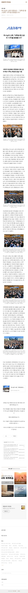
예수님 (12, 558)
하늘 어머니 (14, 560)
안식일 (10, 562)
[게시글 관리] (10, 436)
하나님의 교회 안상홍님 (14, 554)
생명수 (18, 552)
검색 (25, 573)
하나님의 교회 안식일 (6, 543)
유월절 (3, 558)
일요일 (11, 547)
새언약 (24, 558)
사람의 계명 (22, 556)
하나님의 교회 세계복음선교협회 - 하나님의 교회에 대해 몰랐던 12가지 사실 (11, 446)
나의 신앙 (5, 442)
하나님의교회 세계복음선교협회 (8, 552)
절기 (10, 545)
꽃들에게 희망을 (6, 2)
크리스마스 (23, 554)
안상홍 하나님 (4, 554)
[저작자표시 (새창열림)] (18, 436)
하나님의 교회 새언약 (6, 560)
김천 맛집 (21, 545)
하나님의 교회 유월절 (16, 543)
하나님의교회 (18, 558)
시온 (7, 558)
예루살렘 (3, 556)
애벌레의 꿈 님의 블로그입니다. (9, 508)
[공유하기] (8, 436)
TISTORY (14, 591)
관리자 (19, 591)
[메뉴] (26, 2)
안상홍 (20, 560)
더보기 (2, 565)
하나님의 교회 (4, 547)
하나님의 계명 (24, 547)
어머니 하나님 (10, 556)
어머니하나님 (4, 562)
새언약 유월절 (4, 545)
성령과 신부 (16, 547)
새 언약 (16, 556)
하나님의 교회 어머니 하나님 (7, 550)
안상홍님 (15, 545)
